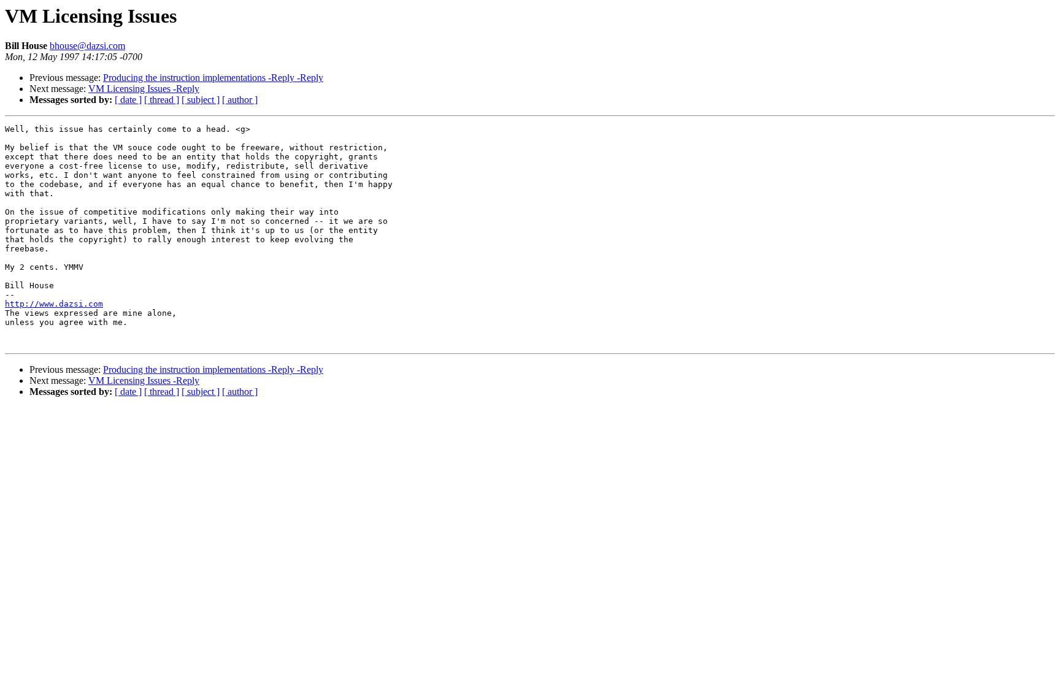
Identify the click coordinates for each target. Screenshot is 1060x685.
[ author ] (240, 99)
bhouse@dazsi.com (87, 45)
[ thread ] (161, 99)
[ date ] (128, 99)
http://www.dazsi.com (54, 303)
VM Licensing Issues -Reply (143, 88)
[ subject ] (201, 99)
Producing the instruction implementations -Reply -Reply (213, 77)
